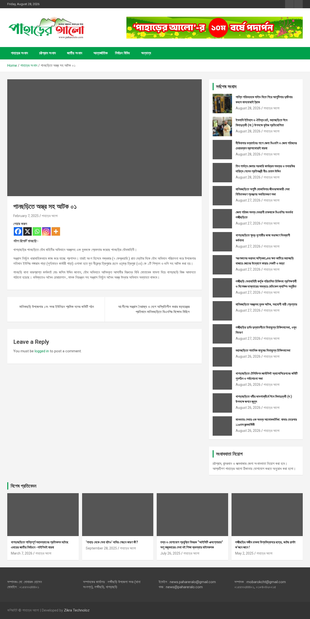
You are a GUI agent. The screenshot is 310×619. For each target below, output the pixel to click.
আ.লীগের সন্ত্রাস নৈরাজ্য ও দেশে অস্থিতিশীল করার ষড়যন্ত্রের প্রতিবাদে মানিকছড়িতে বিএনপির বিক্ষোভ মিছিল (154, 309)
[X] (27, 231)
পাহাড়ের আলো (50, 216)
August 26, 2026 (248, 356)
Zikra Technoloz (77, 610)
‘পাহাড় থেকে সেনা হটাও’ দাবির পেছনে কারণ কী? (112, 542)
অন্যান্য (146, 53)
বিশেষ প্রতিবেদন (23, 486)
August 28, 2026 (248, 108)
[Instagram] (46, 231)
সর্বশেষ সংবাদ (226, 86)
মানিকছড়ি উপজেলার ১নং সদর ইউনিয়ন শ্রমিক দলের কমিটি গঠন (56, 307)
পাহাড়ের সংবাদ (19, 53)
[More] (56, 231)
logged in (42, 351)
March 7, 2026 (21, 553)
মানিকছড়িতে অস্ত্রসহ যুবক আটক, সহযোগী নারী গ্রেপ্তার (266, 304)
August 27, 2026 (248, 200)
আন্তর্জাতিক (100, 53)
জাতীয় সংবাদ (74, 53)
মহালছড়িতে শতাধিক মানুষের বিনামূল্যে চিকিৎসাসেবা (263, 350)
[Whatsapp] (37, 231)
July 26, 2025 (170, 553)
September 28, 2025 (101, 548)
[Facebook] (18, 231)
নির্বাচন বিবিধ (122, 53)
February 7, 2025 (26, 216)
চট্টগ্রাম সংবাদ (47, 53)
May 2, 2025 (244, 553)
